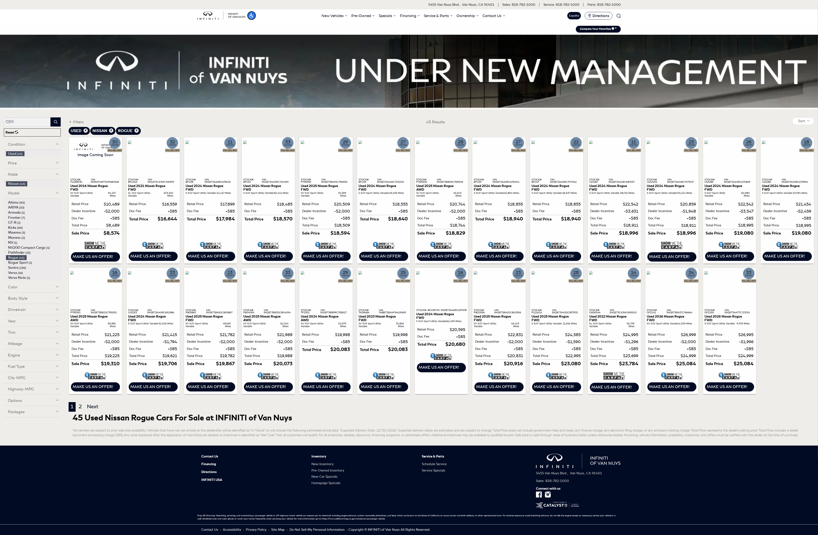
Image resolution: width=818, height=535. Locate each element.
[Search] (55, 122)
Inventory (318, 456)
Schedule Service (434, 464)
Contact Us (209, 456)
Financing (208, 464)
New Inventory (322, 464)
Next (92, 407)
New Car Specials (324, 477)
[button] (251, 15)
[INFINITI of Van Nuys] (221, 15)
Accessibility (232, 530)
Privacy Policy (256, 530)
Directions (209, 472)
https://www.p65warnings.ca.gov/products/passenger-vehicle (353, 519)
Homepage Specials (325, 483)
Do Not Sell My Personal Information (317, 530)
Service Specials (433, 470)
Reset (10, 132)
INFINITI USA (211, 480)
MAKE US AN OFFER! (93, 256)
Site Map (278, 530)
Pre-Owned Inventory (327, 470)
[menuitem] (33, 153)
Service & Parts (433, 456)
